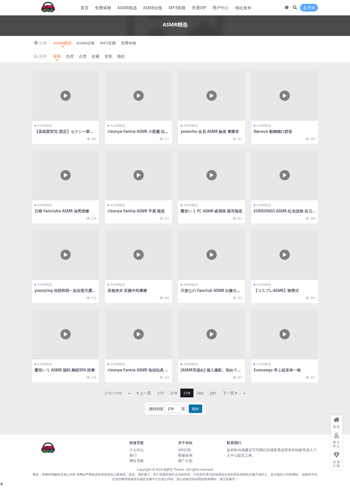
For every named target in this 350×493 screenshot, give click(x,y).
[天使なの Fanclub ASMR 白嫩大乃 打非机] (211, 255)
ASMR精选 (127, 8)
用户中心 (220, 8)
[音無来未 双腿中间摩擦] (138, 255)
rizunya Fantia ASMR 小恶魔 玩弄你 (138, 134)
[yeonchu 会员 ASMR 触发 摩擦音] (211, 96)
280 (200, 393)
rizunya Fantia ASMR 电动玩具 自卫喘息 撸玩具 (138, 372)
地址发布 (243, 8)
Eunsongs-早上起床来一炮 (277, 369)
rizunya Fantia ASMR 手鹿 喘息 (136, 210)
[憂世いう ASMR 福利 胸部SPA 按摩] (65, 334)
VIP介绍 (184, 449)
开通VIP (199, 8)
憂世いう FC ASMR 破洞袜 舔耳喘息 (211, 210)
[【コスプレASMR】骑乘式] (284, 255)
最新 (57, 56)
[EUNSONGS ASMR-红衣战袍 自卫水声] (284, 175)
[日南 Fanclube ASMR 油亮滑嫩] (65, 175)
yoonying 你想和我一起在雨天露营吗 (65, 293)
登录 (311, 8)
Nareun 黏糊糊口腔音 (273, 131)
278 (173, 393)
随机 (121, 56)
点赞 (83, 56)
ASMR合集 (152, 8)
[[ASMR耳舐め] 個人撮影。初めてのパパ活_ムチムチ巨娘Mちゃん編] (211, 334)
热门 (133, 455)
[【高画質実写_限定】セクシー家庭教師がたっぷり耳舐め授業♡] (65, 96)
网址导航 (136, 460)
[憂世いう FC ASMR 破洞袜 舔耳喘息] (211, 175)
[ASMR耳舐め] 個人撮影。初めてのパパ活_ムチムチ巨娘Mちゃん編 (211, 372)
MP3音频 (177, 8)
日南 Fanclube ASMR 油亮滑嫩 (62, 210)
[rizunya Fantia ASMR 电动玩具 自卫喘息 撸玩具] (138, 334)
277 (160, 393)
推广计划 (185, 460)
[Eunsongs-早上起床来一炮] (284, 334)
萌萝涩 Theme (173, 469)
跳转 (195, 408)
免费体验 (103, 8)
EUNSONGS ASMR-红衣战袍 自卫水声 (283, 213)
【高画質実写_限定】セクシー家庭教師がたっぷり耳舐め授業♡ (64, 134)
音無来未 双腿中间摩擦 (127, 290)
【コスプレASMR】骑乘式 (276, 290)
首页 (84, 8)
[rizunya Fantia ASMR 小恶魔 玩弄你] (138, 96)
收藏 (95, 56)
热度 (70, 56)
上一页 (145, 393)
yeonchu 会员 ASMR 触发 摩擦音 (210, 131)
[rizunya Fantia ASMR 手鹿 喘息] (138, 175)
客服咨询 (185, 455)
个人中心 (136, 449)
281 (213, 393)
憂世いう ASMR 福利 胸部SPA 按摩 (65, 369)
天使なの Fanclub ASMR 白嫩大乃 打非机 (211, 293)
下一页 (228, 393)
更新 (108, 56)
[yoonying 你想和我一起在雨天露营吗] (65, 255)
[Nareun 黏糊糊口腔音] (284, 96)
